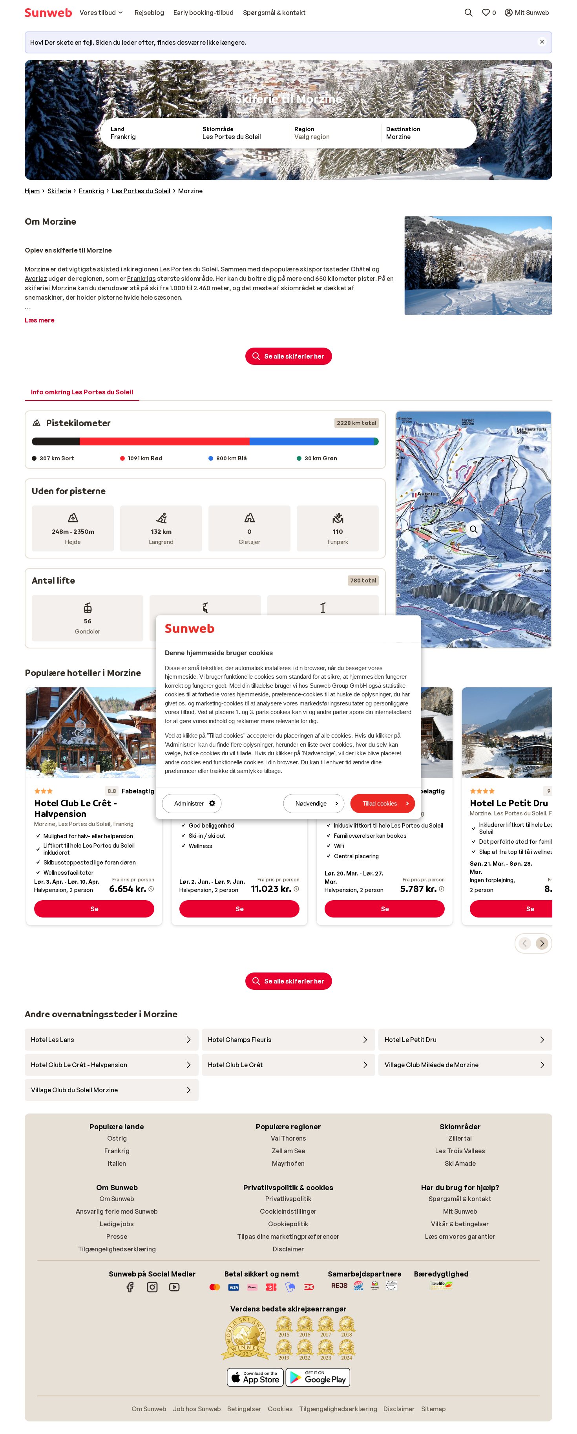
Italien (117, 1163)
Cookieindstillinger (288, 1211)
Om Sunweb (116, 1199)
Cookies (280, 1409)
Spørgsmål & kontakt (460, 1199)
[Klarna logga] (252, 1291)
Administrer (189, 803)
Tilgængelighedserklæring (117, 1249)
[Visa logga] (233, 1291)
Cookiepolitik (288, 1224)
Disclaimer (288, 1249)
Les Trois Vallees (460, 1151)
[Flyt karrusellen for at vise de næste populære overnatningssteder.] (542, 943)
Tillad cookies (380, 803)
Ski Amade (460, 1163)
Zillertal (460, 1138)
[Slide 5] (486, 639)
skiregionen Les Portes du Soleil (170, 269)
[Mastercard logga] (214, 1291)
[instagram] (152, 1291)
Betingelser (244, 1409)
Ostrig (117, 1138)
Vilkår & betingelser (460, 1224)
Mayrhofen (288, 1163)
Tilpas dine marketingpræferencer (288, 1236)
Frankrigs (141, 278)
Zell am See (288, 1151)
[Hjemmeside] (48, 12)
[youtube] (174, 1291)
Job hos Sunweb (197, 1409)
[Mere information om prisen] (151, 889)
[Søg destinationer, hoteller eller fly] (469, 12)
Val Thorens (288, 1138)
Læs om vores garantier (460, 1236)
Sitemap (433, 1409)
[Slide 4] (480, 639)
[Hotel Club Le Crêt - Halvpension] (94, 806)
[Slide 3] (473, 639)
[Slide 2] (467, 639)
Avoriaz (36, 278)
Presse (116, 1236)
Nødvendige (311, 803)
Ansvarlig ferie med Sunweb (117, 1211)
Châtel (361, 269)
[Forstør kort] (473, 529)
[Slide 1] (461, 639)
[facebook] (130, 1291)
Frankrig (117, 1151)
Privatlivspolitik (288, 1199)
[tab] (82, 392)
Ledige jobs (117, 1224)
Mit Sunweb (460, 1211)
